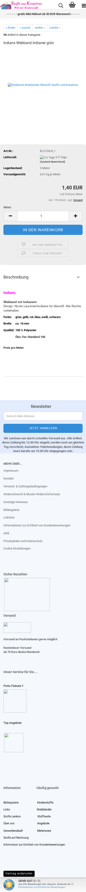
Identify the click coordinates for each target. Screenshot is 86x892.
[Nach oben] (12, 885)
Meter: (7, 207)
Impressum (10, 470)
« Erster (10, 27)
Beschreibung (15, 277)
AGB (6, 533)
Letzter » (54, 27)
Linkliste (8, 517)
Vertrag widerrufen (19, 873)
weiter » (40, 27)
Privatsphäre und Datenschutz (22, 541)
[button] (10, 216)
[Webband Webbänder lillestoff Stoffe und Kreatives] (43, 84)
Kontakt (8, 478)
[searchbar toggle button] (61, 6)
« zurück (25, 27)
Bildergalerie (11, 510)
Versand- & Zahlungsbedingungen (25, 486)
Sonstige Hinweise (15, 502)
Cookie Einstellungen (17, 548)
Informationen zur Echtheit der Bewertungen (41, 887)
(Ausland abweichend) (52, 161)
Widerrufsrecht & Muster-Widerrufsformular (31, 494)
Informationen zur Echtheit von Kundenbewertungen (36, 525)
